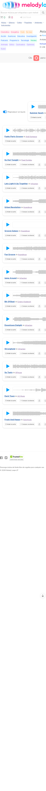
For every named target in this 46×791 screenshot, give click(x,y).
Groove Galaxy (11, 231)
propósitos (28, 23)
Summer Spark (37, 113)
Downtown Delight (13, 325)
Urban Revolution (13, 207)
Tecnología (25, 40)
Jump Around (11, 278)
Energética (15, 32)
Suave (3, 48)
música (3, 23)
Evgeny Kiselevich (24, 302)
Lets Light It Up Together (16, 183)
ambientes (38, 23)
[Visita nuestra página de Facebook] (1, 458)
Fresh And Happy (12, 419)
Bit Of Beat (10, 301)
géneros (12, 23)
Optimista (30, 44)
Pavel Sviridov (26, 160)
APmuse (18, 372)
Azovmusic (27, 420)
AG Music (21, 396)
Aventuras (12, 36)
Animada (4, 44)
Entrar (27, 17)
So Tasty (9, 372)
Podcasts (4, 40)
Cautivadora (20, 44)
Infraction (34, 184)
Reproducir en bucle (16, 112)
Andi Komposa (31, 136)
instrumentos (5, 25)
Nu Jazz (29, 32)
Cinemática (5, 32)
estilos (19, 23)
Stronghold (10, 349)
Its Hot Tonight (12, 160)
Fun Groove (10, 254)
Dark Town (10, 396)
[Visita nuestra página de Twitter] (6, 458)
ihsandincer (27, 207)
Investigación (31, 36)
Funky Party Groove (14, 136)
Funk (22, 32)
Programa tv (14, 40)
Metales (34, 40)
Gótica (11, 44)
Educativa (21, 36)
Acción (3, 36)
